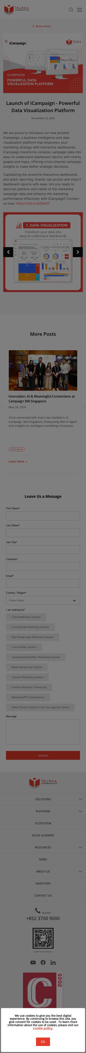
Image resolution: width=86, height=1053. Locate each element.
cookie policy (42, 1028)
